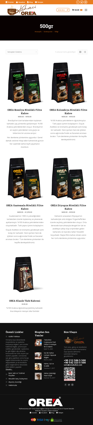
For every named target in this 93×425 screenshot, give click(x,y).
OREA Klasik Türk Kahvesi (24, 300)
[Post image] (38, 342)
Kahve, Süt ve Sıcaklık (49, 365)
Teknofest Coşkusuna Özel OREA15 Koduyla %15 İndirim (50, 343)
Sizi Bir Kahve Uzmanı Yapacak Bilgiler (50, 355)
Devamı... (9, 369)
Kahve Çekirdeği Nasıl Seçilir (50, 374)
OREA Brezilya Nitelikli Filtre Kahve (24, 111)
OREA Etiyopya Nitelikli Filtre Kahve (68, 207)
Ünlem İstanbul (52, 411)
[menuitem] (10, 2)
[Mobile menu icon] (86, 10)
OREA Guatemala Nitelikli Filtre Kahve (24, 207)
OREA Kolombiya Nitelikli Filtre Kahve (68, 111)
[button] (41, 294)
